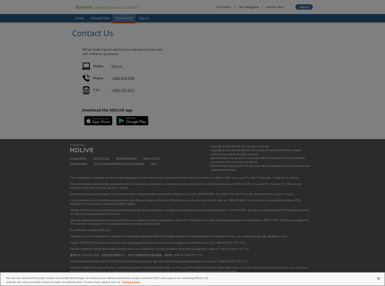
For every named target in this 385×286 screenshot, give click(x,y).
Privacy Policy (131, 282)
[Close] (378, 278)
